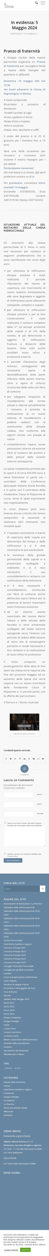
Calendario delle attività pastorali (19, 907)
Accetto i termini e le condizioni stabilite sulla (24, 855)
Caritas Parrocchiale (13, 940)
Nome (40, 794)
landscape (8, 1068)
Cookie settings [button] (11, 1250)
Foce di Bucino (10, 991)
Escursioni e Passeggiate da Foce (19, 988)
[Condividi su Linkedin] (24, 759)
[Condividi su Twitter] (11, 759)
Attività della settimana (14, 1082)
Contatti (7, 973)
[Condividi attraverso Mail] (43, 759)
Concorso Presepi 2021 (15, 947)
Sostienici (8, 1115)
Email (39, 804)
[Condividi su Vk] (34, 759)
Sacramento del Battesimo (16, 1050)
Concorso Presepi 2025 (15, 962)
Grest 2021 (9, 1002)
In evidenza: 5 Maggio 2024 (24, 25)
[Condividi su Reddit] (38, 759)
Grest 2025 (9, 1013)
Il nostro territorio (12, 1032)
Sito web (40, 813)
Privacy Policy (12, 856)
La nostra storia (11, 1035)
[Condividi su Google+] (15, 759)
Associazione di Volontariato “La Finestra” (23, 903)
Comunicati (9, 1093)
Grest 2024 (9, 1010)
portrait (17, 1068)
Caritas (7, 1085)
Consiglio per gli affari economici (18, 969)
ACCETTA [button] (25, 1250)
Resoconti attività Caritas (15, 1107)
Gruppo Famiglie (11, 1021)
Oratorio (8, 1046)
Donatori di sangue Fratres (16, 984)
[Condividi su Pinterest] (20, 759)
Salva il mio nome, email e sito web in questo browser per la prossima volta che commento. (24, 824)
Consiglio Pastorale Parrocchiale (19, 966)
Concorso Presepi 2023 (15, 955)
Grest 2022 (9, 1006)
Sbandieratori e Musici (14, 1054)
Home (7, 1024)
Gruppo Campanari (12, 1017)
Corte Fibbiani (10, 980)
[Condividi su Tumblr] (29, 759)
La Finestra (9, 1104)
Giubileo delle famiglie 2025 (16, 999)
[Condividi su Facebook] (6, 759)
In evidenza (31, 33)
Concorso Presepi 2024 (15, 958)
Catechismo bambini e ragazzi (17, 944)
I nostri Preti (10, 1028)
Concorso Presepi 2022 (15, 951)
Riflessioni (8, 1111)
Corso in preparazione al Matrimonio (21, 977)
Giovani (7, 995)
